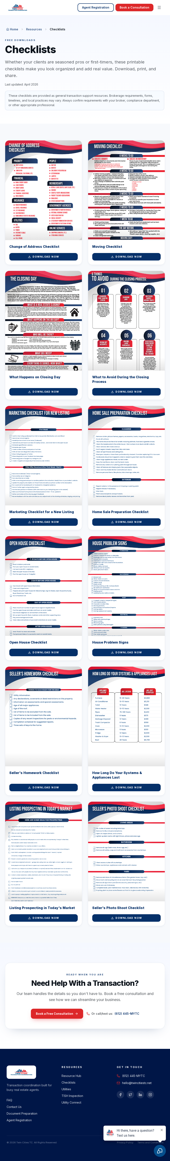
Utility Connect (71, 1102)
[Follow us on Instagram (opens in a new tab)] (150, 1094)
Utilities (66, 1089)
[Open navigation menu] (159, 7)
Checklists (68, 1082)
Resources (34, 29)
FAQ (9, 1100)
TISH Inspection (72, 1096)
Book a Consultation (134, 7)
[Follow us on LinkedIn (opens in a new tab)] (140, 1094)
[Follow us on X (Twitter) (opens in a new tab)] (130, 1094)
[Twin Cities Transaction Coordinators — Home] (18, 7)
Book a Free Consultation (54, 1013)
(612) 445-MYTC (127, 1013)
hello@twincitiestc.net (137, 1083)
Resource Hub (71, 1076)
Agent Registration (95, 7)
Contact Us (14, 1107)
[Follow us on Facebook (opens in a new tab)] (120, 1094)
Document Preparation (22, 1113)
